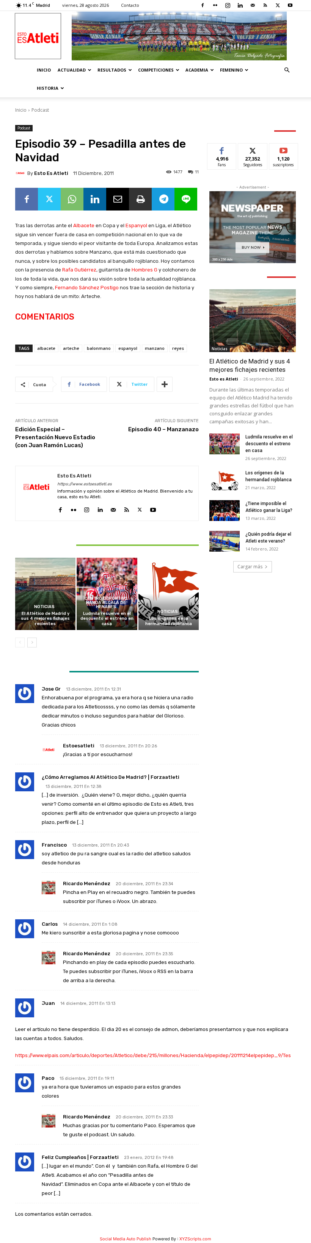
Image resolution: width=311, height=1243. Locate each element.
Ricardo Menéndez (86, 883)
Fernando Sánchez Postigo (87, 287)
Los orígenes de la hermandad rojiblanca (168, 621)
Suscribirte (284, 149)
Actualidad (72, 70)
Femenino (231, 70)
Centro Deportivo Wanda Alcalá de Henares (106, 602)
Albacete (83, 225)
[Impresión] (140, 199)
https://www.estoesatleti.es (84, 484)
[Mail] (252, 5)
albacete (46, 348)
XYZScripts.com (195, 1238)
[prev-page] (20, 642)
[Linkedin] (240, 5)
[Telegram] (163, 199)
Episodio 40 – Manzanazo (163, 429)
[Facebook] (202, 5)
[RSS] (265, 5)
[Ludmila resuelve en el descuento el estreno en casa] (224, 444)
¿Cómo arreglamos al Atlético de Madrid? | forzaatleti (110, 777)
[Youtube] (290, 5)
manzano (155, 348)
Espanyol (136, 225)
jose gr (51, 689)
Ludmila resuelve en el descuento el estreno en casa (107, 618)
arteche (71, 348)
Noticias (44, 607)
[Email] (117, 199)
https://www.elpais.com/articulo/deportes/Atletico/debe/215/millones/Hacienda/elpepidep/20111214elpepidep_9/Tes (153, 1055)
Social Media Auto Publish (125, 1238)
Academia (196, 70)
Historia (47, 88)
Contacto (130, 5)
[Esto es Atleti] (21, 173)
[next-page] (32, 642)
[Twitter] (277, 5)
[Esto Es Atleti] (155, 36)
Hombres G (144, 270)
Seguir (253, 149)
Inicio (44, 70)
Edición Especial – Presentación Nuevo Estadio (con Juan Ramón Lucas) (55, 437)
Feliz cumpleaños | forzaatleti (80, 1157)
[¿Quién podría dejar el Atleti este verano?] (224, 541)
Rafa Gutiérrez (79, 270)
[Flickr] (215, 5)
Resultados (111, 70)
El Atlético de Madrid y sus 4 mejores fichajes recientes (45, 618)
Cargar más (249, 566)
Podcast (40, 110)
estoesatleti (78, 746)
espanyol (127, 348)
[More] (165, 384)
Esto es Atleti (51, 173)
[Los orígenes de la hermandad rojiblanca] (168, 594)
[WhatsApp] (72, 199)
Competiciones (156, 70)
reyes (178, 348)
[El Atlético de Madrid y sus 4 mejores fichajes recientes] (45, 594)
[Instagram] (227, 5)
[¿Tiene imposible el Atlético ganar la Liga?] (224, 510)
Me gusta (222, 149)
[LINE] (185, 199)
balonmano (99, 348)
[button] (287, 70)
